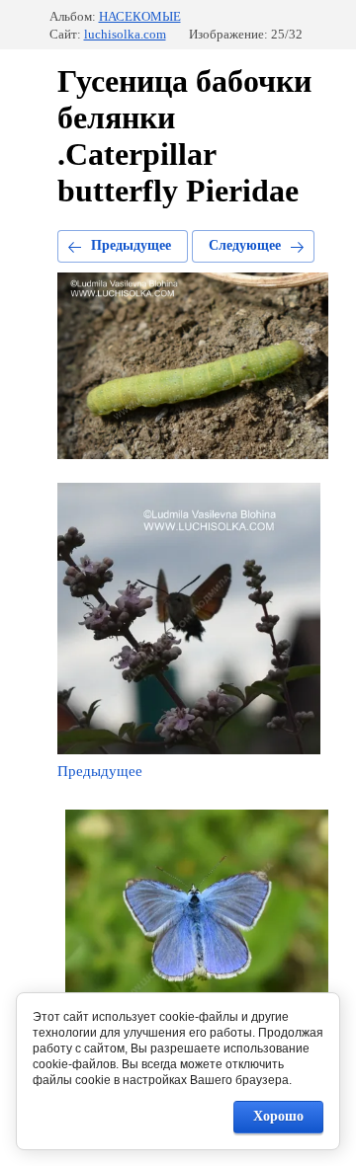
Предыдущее (131, 245)
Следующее (245, 245)
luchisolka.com (125, 34)
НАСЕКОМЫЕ (140, 16)
